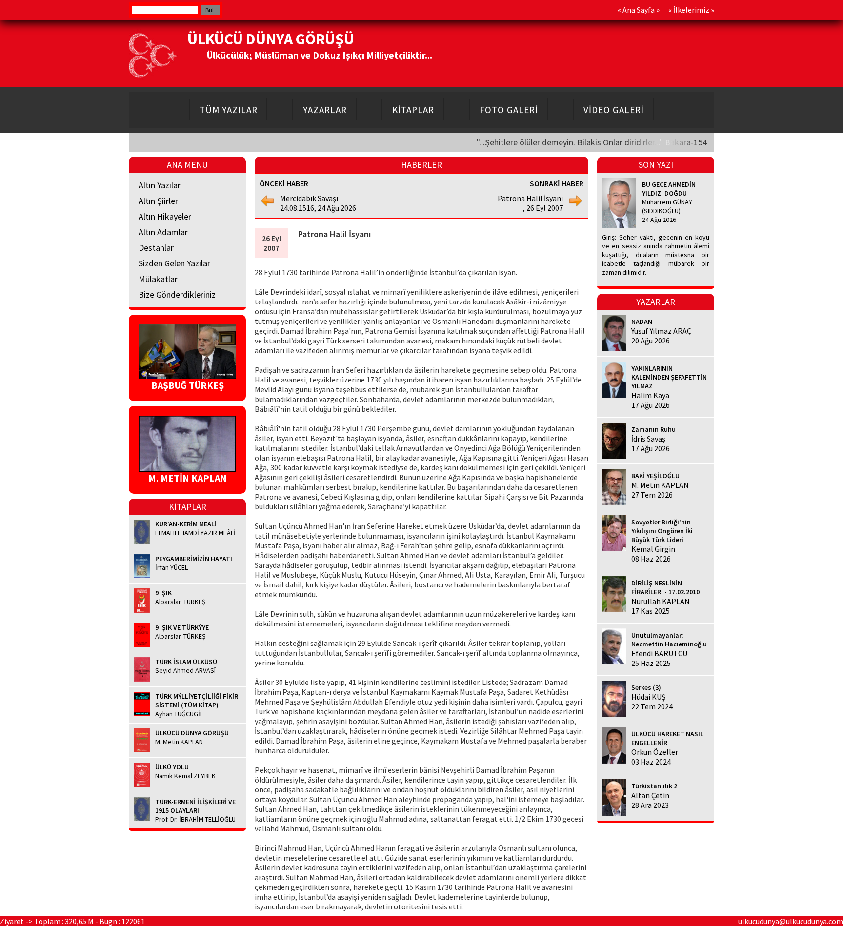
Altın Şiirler (158, 200)
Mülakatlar (158, 278)
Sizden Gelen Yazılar (174, 263)
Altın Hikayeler (165, 216)
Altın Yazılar (160, 185)
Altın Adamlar (163, 232)
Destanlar (156, 247)
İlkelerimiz (691, 10)
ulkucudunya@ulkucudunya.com (790, 921)
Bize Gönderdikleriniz (177, 294)
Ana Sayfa (638, 10)
